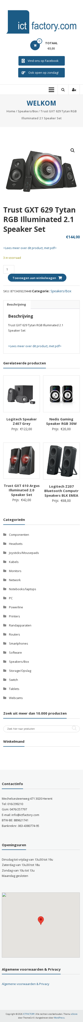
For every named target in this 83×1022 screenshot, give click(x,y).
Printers (14, 616)
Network (15, 580)
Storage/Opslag (20, 671)
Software (15, 652)
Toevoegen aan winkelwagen (34, 278)
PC (11, 598)
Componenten (19, 535)
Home (10, 111)
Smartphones (18, 643)
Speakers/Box (28, 111)
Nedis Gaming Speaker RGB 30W (61, 421)
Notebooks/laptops (22, 589)
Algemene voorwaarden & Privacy (25, 984)
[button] (72, 150)
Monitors (15, 571)
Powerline (16, 607)
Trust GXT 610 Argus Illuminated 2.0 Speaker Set (22, 490)
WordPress (59, 1017)
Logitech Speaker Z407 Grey (21, 421)
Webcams (16, 698)
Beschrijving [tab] (16, 304)
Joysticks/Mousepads (24, 553)
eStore (74, 1013)
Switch (13, 680)
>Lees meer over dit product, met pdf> (30, 248)
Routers (14, 634)
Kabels (14, 562)
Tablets (14, 689)
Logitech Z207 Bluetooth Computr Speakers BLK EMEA (61, 491)
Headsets (16, 544)
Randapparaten (20, 625)
